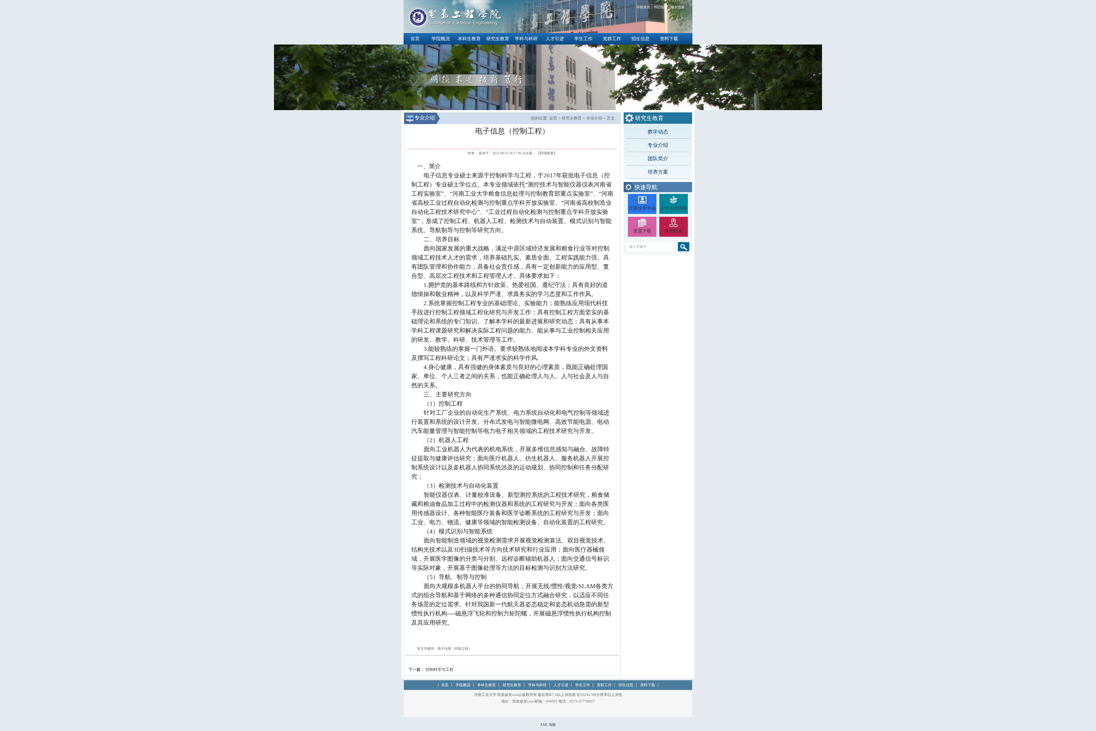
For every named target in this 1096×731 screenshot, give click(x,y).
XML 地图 (548, 725)
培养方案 (658, 172)
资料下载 (669, 38)
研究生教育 (497, 38)
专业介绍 (658, 145)
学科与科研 (526, 38)
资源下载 (642, 230)
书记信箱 (660, 7)
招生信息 (640, 38)
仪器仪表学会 (642, 208)
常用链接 (673, 230)
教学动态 (658, 132)
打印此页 (547, 153)
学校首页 (643, 7)
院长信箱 (677, 7)
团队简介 (658, 158)
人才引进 (555, 38)
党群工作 (612, 38)
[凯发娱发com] (455, 27)
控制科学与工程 (440, 669)
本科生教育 (469, 38)
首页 (415, 38)
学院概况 (441, 38)
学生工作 (583, 38)
